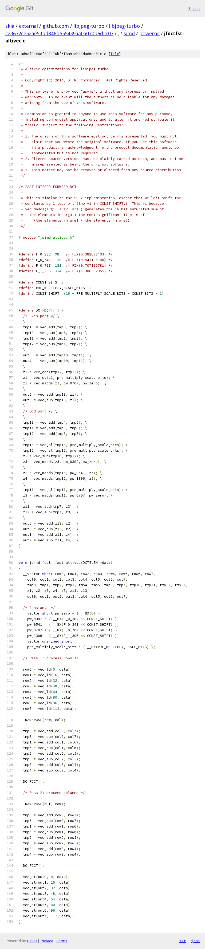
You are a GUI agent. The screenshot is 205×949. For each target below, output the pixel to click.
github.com (55, 26)
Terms (61, 940)
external (28, 26)
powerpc (149, 33)
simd (129, 33)
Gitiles (32, 940)
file (115, 54)
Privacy (47, 940)
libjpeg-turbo (88, 26)
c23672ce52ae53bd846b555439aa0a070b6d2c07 (59, 33)
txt (182, 940)
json (195, 940)
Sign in (194, 8)
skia (9, 26)
